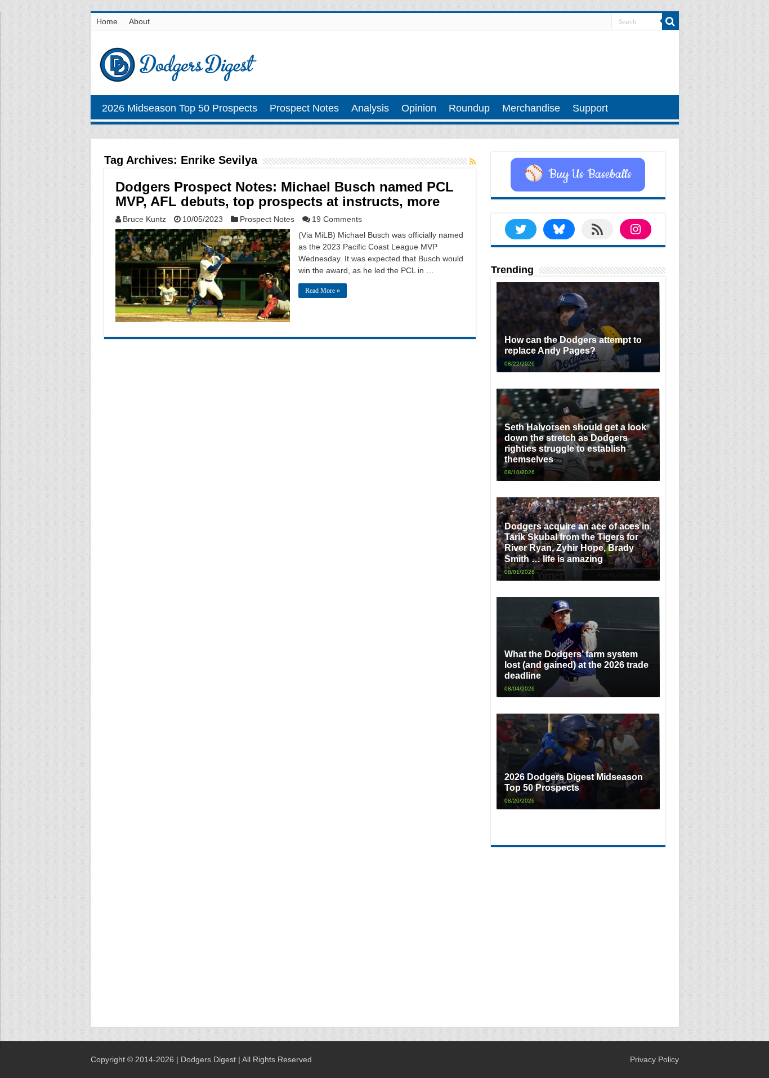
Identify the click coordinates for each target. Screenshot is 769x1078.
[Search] (670, 21)
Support (590, 108)
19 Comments (337, 219)
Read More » (322, 291)
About (139, 21)
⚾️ (578, 175)
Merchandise (531, 108)
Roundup (469, 108)
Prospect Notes (304, 108)
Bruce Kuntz (144, 219)
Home (107, 21)
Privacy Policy (654, 1059)
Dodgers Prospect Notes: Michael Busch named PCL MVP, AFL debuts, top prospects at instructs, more (284, 194)
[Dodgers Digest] (178, 61)
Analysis (370, 108)
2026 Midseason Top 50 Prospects (179, 108)
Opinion (418, 108)
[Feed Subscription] (473, 161)
